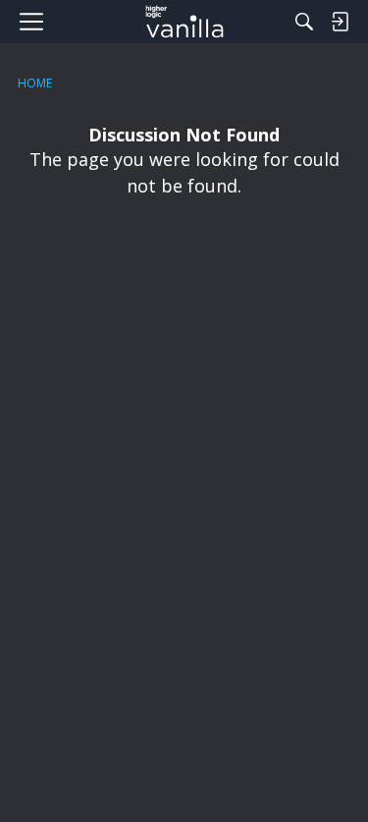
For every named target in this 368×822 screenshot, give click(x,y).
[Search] (304, 21)
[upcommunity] (184, 21)
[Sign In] (339, 21)
